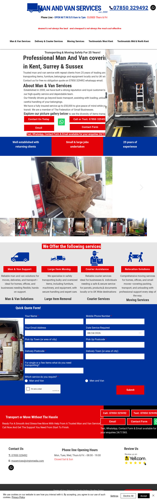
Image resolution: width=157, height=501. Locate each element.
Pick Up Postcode (95, 339)
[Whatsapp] (11, 467)
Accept (143, 495)
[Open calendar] (140, 333)
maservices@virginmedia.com (27, 460)
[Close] (153, 496)
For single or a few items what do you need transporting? (48, 364)
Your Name (31, 316)
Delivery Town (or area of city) (102, 351)
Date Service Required (98, 328)
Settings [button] (114, 495)
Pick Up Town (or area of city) (41, 339)
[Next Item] (141, 187)
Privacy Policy (18, 497)
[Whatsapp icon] (61, 122)
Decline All (128, 495)
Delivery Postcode (34, 351)
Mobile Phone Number (98, 316)
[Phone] (111, 7)
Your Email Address (35, 328)
